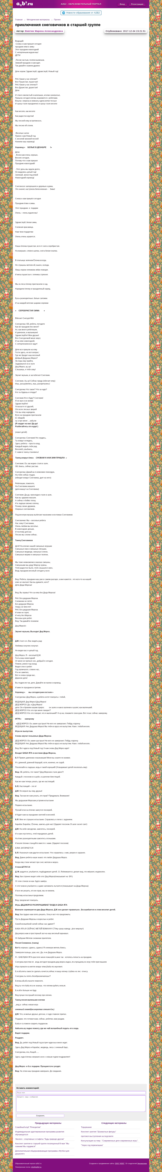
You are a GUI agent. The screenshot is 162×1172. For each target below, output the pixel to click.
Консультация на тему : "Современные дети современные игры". (109, 1141)
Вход (122, 4)
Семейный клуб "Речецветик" (28, 1127)
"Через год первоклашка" (92, 1145)
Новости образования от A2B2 (83, 12)
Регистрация (137, 4)
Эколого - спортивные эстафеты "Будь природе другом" (39, 1139)
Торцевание (86, 1127)
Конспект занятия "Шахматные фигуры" (98, 1132)
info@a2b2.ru (36, 1167)
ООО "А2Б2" (120, 1163)
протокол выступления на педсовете (97, 1136)
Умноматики (142, 1163)
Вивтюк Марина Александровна (44, 31)
